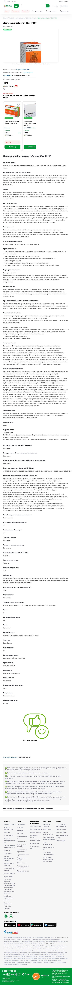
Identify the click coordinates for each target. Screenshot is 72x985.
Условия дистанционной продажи (9, 858)
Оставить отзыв (22, 842)
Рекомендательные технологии (23, 867)
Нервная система (31, 18)
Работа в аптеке (61, 829)
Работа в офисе (61, 832)
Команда (20, 830)
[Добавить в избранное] (18, 104)
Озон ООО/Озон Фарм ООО (32, 128)
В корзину (12, 147)
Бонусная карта (63, 1)
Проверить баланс (34, 836)
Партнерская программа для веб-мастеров (48, 859)
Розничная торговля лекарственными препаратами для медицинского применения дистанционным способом (9, 886)
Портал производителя (48, 833)
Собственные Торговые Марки (48, 853)
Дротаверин (27, 72)
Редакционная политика (22, 846)
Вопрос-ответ (34, 843)
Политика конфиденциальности (10, 840)
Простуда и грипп (51, 11)
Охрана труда (60, 840)
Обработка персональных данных (8, 898)
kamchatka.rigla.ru (63, 937)
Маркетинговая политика (9, 864)
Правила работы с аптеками (23, 872)
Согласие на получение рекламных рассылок (8, 905)
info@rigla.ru (66, 982)
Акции (7, 11)
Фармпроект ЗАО (23, 69)
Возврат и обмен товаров (9, 869)
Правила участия (35, 832)
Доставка (7, 832)
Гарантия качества (23, 855)
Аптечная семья (35, 826)
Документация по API (48, 848)
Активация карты (36, 829)
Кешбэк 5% (25, 11)
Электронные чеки (34, 847)
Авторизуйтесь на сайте (10, 757)
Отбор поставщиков (47, 843)
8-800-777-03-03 (9, 971)
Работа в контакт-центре (62, 836)
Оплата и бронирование (8, 828)
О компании (21, 824)
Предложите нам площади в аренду (49, 838)
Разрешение (8, 853)
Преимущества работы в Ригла (61, 825)
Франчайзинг (47, 829)
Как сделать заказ (9, 824)
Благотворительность (22, 837)
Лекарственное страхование (22, 851)
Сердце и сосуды (64, 11)
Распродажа (15, 11)
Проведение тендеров (47, 825)
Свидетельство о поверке (22, 859)
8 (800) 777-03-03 (49, 943)
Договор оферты (9, 873)
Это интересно (8, 835)
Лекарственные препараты (17, 18)
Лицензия (7, 850)
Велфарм (7, 128)
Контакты (20, 833)
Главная (5, 18)
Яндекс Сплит (7, 29)
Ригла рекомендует (37, 11)
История (20, 827)
